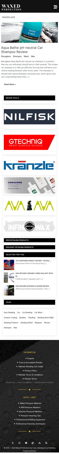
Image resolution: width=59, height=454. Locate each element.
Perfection (12, 9)
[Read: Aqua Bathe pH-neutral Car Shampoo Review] (29, 32)
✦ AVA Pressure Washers (29, 407)
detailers (22, 318)
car (18, 312)
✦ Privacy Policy (30, 371)
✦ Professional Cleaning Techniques (29, 424)
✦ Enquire (29, 358)
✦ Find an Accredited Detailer (29, 362)
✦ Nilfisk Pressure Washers (29, 403)
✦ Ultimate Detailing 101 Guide (29, 366)
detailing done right (45, 318)
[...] (45, 263)
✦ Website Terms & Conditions (29, 375)
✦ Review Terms (29, 379)
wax (33, 56)
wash (26, 56)
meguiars (38, 323)
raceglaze (6, 56)
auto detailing (9, 312)
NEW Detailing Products (17, 240)
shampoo (17, 56)
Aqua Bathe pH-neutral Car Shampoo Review (22, 50)
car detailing (27, 312)
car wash (38, 312)
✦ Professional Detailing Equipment (29, 420)
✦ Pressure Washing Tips (30, 416)
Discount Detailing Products (19, 247)
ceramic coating (10, 318)
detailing (31, 318)
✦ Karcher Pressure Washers (29, 411)
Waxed (11, 6)
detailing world (27, 323)
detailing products (11, 323)
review (47, 323)
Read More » (11, 84)
